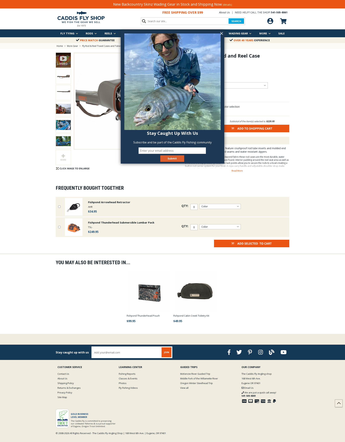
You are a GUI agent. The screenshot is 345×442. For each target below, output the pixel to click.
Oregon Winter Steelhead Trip (196, 383)
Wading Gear (238, 33)
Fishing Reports (127, 373)
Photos (122, 383)
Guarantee (97, 40)
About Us (224, 12)
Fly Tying (67, 33)
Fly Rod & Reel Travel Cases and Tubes (101, 46)
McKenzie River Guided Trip (195, 373)
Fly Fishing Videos (128, 387)
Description (196, 141)
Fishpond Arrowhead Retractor (109, 202)
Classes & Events (128, 378)
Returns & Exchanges (69, 387)
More (263, 33)
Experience (252, 40)
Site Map (62, 397)
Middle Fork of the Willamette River (199, 378)
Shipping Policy (66, 383)
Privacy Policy (65, 392)
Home (60, 46)
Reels (108, 33)
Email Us (249, 387)
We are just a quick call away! (259, 394)
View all (184, 387)
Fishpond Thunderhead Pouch (143, 315)
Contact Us (63, 373)
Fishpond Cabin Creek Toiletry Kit (191, 315)
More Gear (72, 46)
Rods (89, 33)
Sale (281, 33)
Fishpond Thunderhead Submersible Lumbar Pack (121, 222)
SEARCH (236, 21)
